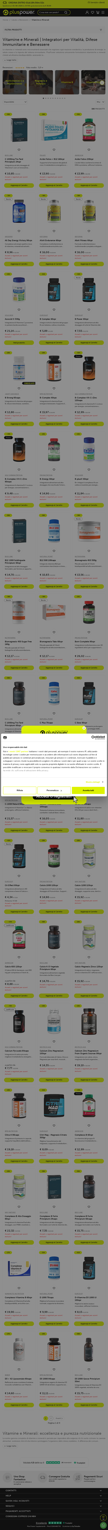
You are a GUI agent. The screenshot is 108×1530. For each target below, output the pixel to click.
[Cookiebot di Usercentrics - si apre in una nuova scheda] (93, 738)
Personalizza (52, 790)
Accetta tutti (88, 790)
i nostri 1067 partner (18, 751)
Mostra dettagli (93, 782)
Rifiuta (20, 790)
